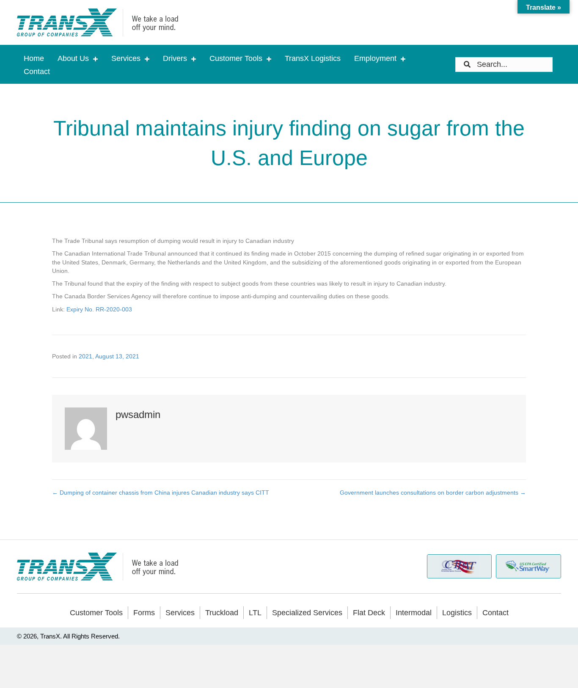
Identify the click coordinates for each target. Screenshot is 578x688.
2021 (85, 356)
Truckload (221, 612)
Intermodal (414, 612)
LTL (255, 612)
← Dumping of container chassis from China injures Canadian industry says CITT (160, 492)
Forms (144, 612)
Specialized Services (307, 612)
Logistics (457, 612)
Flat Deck (369, 612)
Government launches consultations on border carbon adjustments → (433, 492)
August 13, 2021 (117, 356)
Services (180, 612)
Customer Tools (96, 612)
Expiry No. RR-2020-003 (99, 309)
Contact (495, 612)
